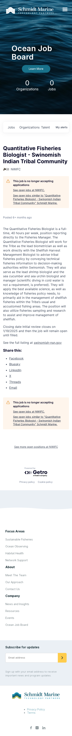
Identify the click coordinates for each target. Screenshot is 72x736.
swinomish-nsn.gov (48, 343)
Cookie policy (45, 481)
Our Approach (14, 582)
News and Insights (17, 604)
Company (12, 596)
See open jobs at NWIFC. (29, 190)
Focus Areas (15, 531)
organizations (28, 127)
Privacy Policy (36, 709)
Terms (31, 712)
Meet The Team (15, 575)
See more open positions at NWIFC (36, 446)
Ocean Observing (16, 546)
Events (9, 617)
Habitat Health (14, 553)
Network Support (16, 560)
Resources (12, 611)
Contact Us (12, 589)
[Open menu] (65, 9)
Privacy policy (27, 481)
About (10, 567)
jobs (11, 127)
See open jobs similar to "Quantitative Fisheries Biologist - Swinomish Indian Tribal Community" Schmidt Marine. (37, 199)
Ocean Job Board (16, 624)
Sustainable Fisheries (19, 539)
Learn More (36, 68)
